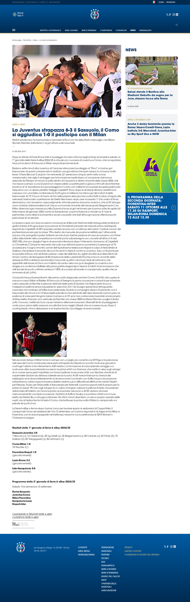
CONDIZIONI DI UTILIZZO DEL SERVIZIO (142, 555)
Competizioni (106, 30)
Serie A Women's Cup (139, 120)
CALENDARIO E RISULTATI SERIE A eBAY (32, 514)
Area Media (32, 2)
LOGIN (161, 2)
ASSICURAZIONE (108, 591)
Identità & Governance (50, 30)
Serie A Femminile (22, 523)
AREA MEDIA (84, 551)
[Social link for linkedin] (177, 14)
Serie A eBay (24, 525)
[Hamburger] (13, 30)
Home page (16, 40)
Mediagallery (145, 30)
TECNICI (105, 559)
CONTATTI (82, 548)
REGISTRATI (170, 2)
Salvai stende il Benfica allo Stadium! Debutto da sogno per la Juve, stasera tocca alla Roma (150, 95)
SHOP (104, 580)
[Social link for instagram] (173, 14)
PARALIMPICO (108, 566)
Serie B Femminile (89, 30)
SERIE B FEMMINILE (109, 573)
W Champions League (140, 89)
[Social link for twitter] (167, 14)
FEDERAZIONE (107, 548)
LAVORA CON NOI (133, 551)
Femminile (27, 40)
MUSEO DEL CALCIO (110, 577)
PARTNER (105, 555)
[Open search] (177, 25)
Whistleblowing (18, 2)
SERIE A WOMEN (108, 569)
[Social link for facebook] (170, 14)
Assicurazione (54, 2)
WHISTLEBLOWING (86, 555)
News (133, 31)
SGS (103, 562)
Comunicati (121, 30)
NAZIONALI (106, 551)
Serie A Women (71, 30)
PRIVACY (128, 548)
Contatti (42, 2)
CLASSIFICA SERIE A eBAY (25, 517)
